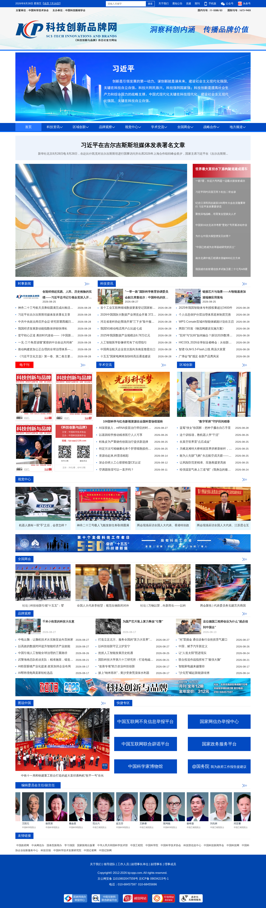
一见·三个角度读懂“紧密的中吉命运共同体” (45, 342)
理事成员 (170, 864)
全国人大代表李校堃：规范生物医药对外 (103, 605)
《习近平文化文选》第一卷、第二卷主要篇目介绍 (50, 356)
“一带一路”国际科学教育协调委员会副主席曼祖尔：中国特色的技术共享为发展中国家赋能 (146, 297)
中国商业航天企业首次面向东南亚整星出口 (127, 349)
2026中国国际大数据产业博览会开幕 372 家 (128, 314)
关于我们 (164, 3)
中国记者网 (90, 850)
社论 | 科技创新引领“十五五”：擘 (43, 605)
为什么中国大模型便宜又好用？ (213, 236)
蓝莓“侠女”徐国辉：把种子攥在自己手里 (205, 427)
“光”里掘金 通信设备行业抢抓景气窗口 (203, 639)
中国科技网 (233, 845)
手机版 (212, 3)
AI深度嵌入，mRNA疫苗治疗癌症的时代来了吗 (129, 427)
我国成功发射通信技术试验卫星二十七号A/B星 (221, 269)
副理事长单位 (140, 864)
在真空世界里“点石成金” (195, 441)
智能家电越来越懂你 (192, 666)
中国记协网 (105, 850)
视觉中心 (131, 127)
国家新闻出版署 (86, 845)
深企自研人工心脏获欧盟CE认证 (120, 462)
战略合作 (209, 127)
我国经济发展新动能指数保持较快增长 (42, 328)
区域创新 (79, 127)
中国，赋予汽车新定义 (193, 646)
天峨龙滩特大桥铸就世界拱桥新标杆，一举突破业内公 (214, 448)
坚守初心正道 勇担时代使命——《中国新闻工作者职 (51, 335)
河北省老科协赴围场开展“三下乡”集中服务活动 (130, 321)
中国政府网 (22, 845)
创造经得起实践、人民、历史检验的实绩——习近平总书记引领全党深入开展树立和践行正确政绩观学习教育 (67, 297)
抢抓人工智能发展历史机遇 (115, 652)
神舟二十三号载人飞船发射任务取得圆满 (103, 525)
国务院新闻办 (54, 845)
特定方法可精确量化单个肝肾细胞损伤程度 (126, 448)
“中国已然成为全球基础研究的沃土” (215, 247)
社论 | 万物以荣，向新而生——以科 (163, 605)
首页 (28, 127)
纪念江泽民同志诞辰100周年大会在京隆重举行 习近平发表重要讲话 (220, 204)
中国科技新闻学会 (214, 845)
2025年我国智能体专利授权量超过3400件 (205, 307)
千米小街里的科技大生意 (58, 621)
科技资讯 (53, 127)
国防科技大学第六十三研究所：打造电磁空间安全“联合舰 (135, 659)
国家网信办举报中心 (219, 721)
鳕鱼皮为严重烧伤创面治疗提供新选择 (123, 441)
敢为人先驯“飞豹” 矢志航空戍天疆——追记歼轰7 (211, 455)
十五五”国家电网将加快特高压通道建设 (125, 356)
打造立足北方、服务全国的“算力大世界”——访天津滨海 (134, 639)
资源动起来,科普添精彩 (114, 455)
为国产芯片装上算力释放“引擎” (143, 621)
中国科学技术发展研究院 (67, 850)
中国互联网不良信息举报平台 (145, 721)
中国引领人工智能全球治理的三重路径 (42, 652)
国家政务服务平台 (219, 743)
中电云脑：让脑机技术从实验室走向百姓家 (45, 639)
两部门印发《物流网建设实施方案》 (202, 328)
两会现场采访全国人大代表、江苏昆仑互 (223, 525)
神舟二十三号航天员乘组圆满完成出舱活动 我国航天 (51, 307)
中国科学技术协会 (171, 845)
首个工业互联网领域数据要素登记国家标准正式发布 (133, 307)
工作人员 (123, 864)
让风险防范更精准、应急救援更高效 (203, 462)
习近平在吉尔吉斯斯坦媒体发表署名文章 (133, 145)
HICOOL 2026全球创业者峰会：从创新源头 (207, 342)
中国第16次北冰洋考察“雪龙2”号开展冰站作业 (221, 225)
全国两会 (183, 127)
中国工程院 (136, 845)
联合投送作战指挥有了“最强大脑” (200, 659)
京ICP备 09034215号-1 (154, 878)
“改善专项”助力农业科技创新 (116, 666)
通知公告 (177, 3)
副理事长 (156, 864)
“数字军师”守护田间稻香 (214, 421)
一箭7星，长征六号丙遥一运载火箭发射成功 (220, 180)
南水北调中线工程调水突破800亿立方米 (217, 258)
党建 (188, 3)
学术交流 (157, 127)
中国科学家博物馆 (145, 766)
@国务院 (219, 766)
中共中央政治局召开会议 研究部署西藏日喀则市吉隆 (51, 321)
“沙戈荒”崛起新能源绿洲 (194, 672)
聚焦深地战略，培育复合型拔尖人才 (215, 213)
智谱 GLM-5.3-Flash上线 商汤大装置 (202, 349)
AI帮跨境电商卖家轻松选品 (35, 672)
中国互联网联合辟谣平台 (145, 743)
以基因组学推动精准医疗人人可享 (120, 434)
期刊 (197, 3)
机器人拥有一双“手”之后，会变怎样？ (43, 525)
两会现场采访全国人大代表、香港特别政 (163, 525)
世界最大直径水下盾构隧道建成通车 (221, 169)
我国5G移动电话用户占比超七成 (121, 328)
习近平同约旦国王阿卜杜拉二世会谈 (215, 191)
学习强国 (69, 845)
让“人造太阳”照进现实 (192, 652)
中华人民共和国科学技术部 (112, 845)
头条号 (246, 3)
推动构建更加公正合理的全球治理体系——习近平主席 (53, 349)
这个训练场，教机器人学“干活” (199, 434)
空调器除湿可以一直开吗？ (116, 469)
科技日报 (46, 850)
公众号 (229, 3)
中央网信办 (37, 845)
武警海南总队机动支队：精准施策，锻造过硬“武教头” (52, 659)
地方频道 (236, 127)
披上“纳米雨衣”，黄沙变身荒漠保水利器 (123, 672)
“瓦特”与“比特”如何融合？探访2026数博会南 (207, 335)
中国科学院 (151, 845)
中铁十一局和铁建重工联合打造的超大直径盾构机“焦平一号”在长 (62, 775)
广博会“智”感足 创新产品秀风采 (199, 356)
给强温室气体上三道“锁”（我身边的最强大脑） (209, 469)
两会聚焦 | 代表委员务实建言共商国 (223, 605)
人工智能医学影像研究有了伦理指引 (123, 342)
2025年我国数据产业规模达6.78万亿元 (125, 335)
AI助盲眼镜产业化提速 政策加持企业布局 (44, 666)
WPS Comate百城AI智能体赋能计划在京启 (206, 321)
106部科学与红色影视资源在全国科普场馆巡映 (133, 421)
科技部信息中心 (192, 845)
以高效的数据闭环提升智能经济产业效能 (44, 646)
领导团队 (109, 864)
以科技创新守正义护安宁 (114, 646)
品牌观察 (105, 127)
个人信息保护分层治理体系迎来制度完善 (205, 314)
